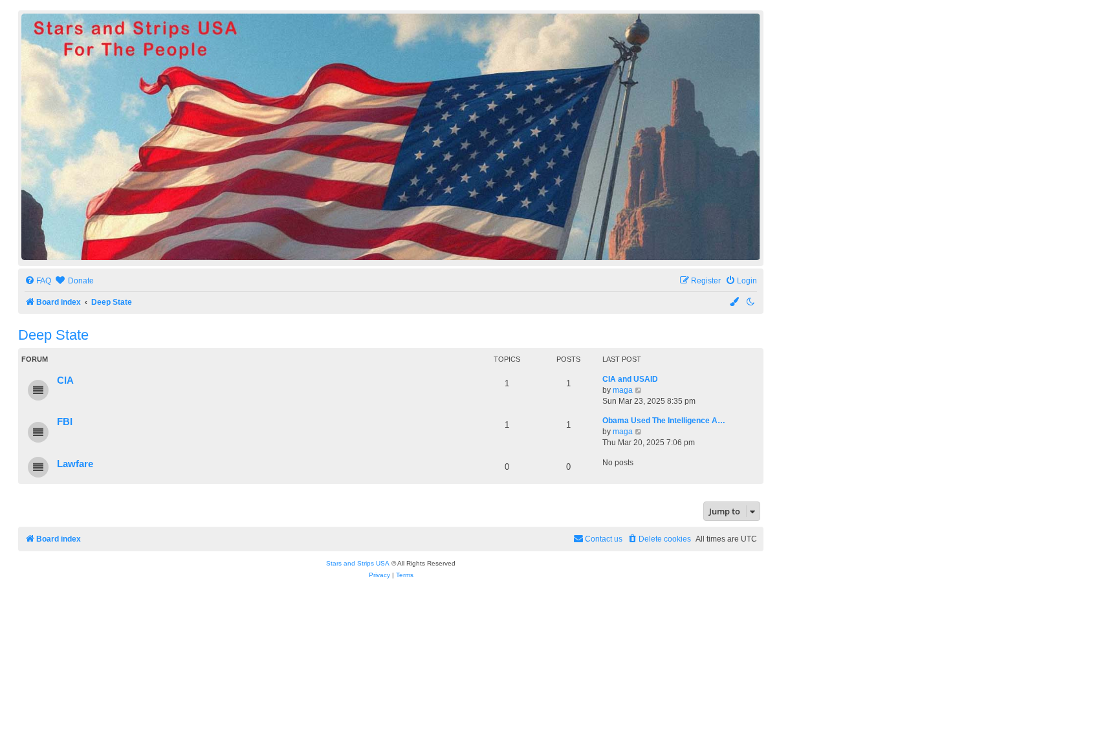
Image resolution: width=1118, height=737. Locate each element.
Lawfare (75, 464)
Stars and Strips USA (357, 563)
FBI (64, 422)
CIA (65, 380)
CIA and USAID (630, 379)
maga (623, 390)
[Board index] (390, 137)
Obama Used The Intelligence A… (663, 420)
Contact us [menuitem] (603, 539)
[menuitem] (38, 281)
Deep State (53, 335)
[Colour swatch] (735, 302)
